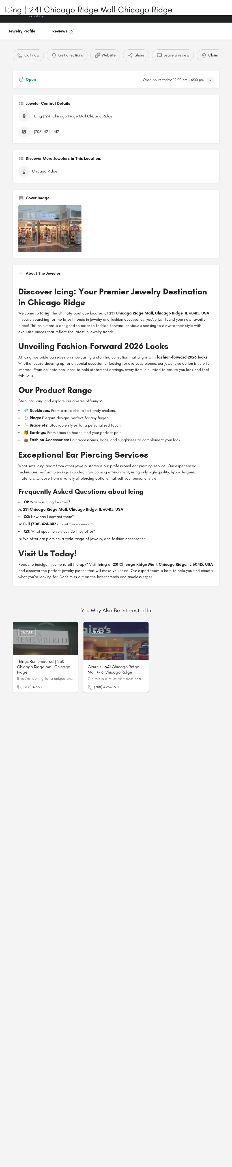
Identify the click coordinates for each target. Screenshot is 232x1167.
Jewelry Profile (21, 31)
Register (219, 10)
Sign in (201, 10)
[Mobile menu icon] (10, 11)
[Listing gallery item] (49, 228)
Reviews (62, 31)
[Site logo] (36, 11)
